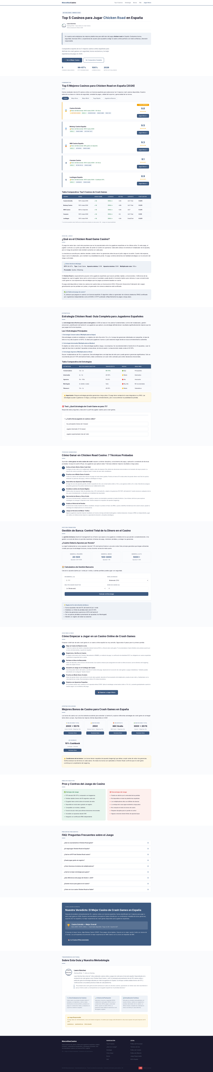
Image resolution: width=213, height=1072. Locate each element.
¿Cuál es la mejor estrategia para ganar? (106, 872)
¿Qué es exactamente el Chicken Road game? (106, 843)
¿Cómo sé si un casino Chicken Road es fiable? (106, 889)
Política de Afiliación (135, 1053)
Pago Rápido (97, 98)
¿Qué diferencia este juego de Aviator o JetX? (106, 878)
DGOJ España (88, 1024)
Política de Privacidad (136, 1044)
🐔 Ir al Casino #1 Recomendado (78, 940)
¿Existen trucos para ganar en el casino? (106, 884)
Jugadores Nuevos (110, 98)
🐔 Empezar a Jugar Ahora (106, 692)
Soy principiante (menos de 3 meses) (77, 424)
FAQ (140, 2)
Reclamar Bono (72, 733)
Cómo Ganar (109, 1053)
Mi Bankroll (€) (70, 576)
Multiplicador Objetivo (73, 585)
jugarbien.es (70, 1024)
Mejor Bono (74, 98)
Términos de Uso (135, 1047)
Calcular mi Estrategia (106, 594)
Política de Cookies (135, 1050)
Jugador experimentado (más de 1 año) (77, 434)
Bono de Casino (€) (113, 585)
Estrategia (128, 2)
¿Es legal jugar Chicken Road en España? (106, 849)
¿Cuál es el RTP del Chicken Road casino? (106, 854)
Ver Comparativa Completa (94, 60)
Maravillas (69, 3)
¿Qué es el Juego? (111, 1047)
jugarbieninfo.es (79, 1024)
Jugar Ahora (147, 2)
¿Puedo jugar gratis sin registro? (106, 860)
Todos (65, 98)
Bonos (135, 2)
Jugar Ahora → (143, 115)
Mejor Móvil (85, 98)
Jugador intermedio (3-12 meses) (76, 429)
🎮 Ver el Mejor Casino (72, 60)
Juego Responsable (136, 1056)
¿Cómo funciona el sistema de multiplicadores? (106, 866)
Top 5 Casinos (118, 2)
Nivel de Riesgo (112, 576)
